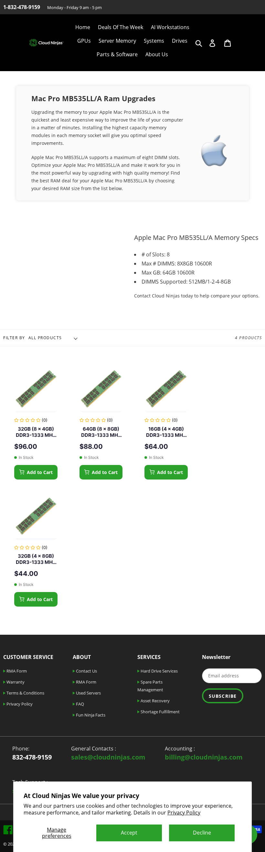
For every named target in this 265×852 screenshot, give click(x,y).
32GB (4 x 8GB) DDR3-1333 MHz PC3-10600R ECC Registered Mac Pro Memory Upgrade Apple (36, 559)
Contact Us (86, 671)
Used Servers (88, 693)
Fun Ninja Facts (90, 715)
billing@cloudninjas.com (204, 757)
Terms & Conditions (24, 693)
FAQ (79, 704)
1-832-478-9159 (21, 7)
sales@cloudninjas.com (108, 757)
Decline (202, 832)
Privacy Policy (183, 812)
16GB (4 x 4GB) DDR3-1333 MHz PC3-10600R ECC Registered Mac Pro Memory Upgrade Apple (166, 432)
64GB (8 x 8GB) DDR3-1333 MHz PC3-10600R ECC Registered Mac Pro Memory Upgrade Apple (101, 432)
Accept (129, 832)
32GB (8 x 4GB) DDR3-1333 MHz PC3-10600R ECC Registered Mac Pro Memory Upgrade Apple (36, 432)
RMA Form (16, 671)
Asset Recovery (155, 701)
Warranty (15, 682)
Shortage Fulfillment (160, 712)
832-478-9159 (32, 757)
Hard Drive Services (159, 671)
